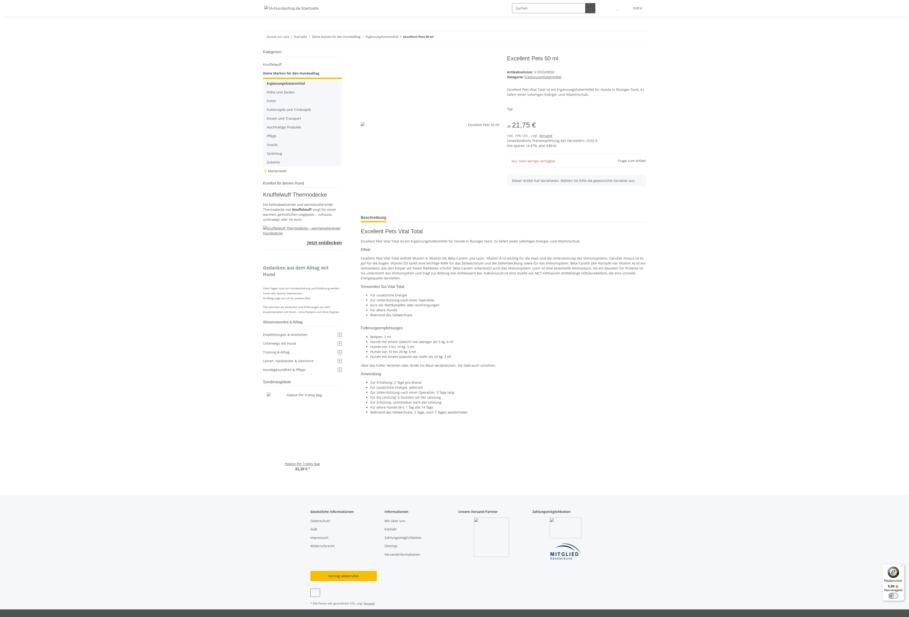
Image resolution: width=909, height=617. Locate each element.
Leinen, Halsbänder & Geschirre (301, 361)
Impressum (319, 537)
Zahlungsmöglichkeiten (402, 537)
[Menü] (901, 567)
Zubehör (273, 162)
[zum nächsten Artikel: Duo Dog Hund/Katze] (641, 37)
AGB (313, 529)
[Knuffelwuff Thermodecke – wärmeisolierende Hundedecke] (302, 230)
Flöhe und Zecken (281, 92)
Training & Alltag (301, 352)
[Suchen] (590, 8)
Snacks (272, 144)
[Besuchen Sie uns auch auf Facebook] (315, 593)
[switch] (893, 596)
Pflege (271, 136)
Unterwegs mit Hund (301, 343)
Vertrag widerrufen (343, 576)
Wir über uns (394, 521)
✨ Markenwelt (275, 171)
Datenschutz (320, 521)
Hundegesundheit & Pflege (301, 369)
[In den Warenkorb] (364, 52)
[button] (608, 8)
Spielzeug (274, 153)
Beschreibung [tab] (373, 218)
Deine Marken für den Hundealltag (291, 73)
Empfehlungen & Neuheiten (301, 334)
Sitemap (390, 546)
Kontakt (390, 529)
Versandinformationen (402, 554)
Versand (545, 135)
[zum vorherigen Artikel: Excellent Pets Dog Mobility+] (631, 37)
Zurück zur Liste (278, 37)
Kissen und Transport (284, 118)
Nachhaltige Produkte (284, 127)
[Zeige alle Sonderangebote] (340, 382)
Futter (271, 101)
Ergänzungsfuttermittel (543, 77)
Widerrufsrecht (322, 546)
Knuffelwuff (272, 64)
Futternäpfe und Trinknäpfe (289, 109)
